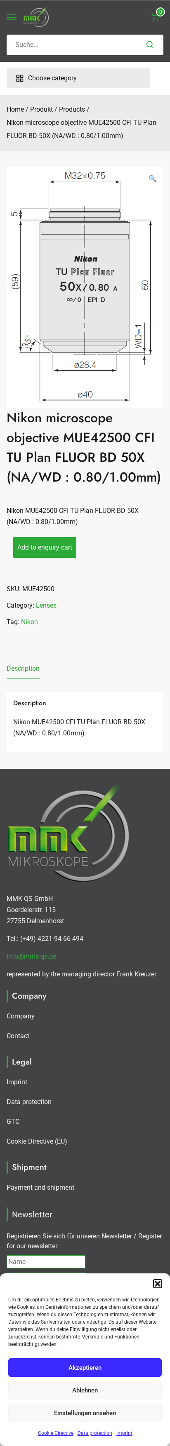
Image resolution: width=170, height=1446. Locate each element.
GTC (13, 1121)
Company (21, 1016)
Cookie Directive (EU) (37, 1141)
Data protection (95, 1433)
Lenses (46, 605)
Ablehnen (85, 1390)
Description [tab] (23, 668)
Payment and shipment (40, 1187)
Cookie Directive (55, 1433)
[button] (157, 1284)
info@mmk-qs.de (31, 956)
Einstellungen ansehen (85, 1413)
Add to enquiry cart (44, 547)
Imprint (124, 1433)
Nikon (29, 622)
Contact (18, 1036)
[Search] (150, 45)
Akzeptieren (85, 1367)
